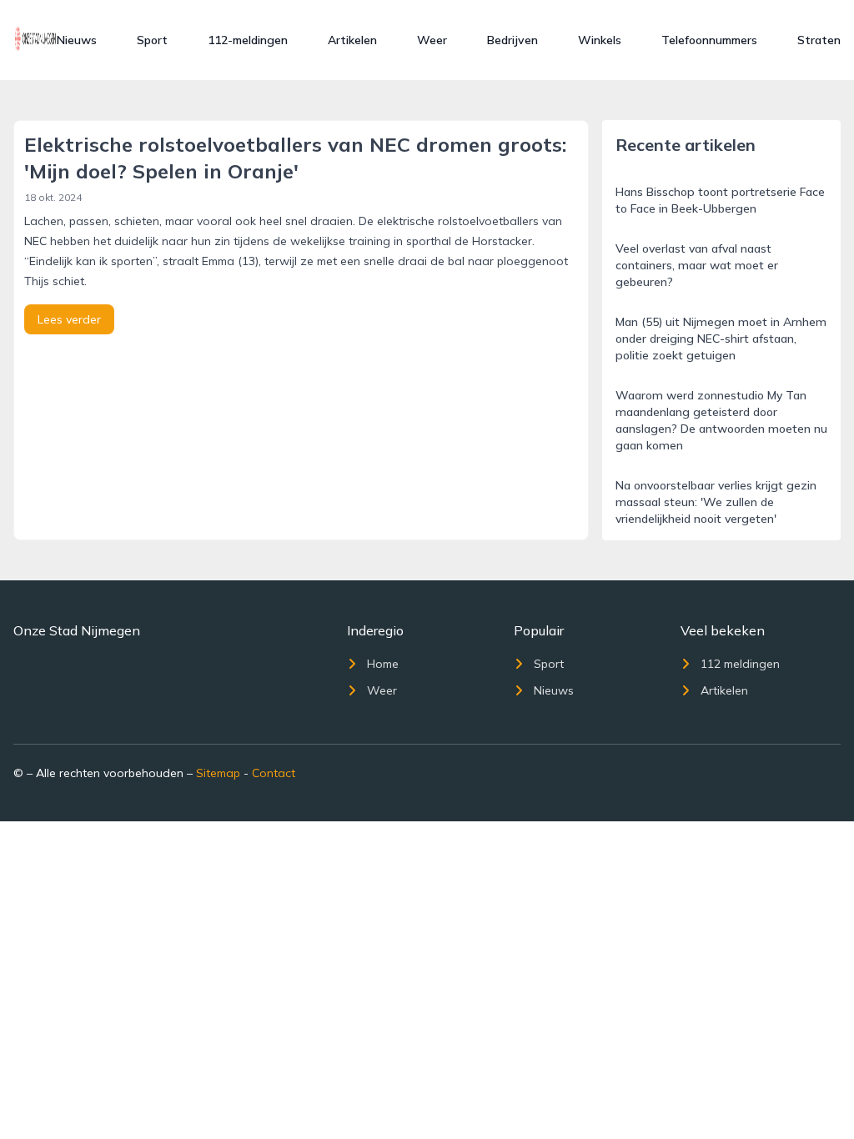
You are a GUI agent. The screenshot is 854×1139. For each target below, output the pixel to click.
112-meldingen (248, 40)
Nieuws (77, 40)
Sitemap (218, 772)
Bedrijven (512, 40)
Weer (432, 40)
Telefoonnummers (709, 40)
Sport (152, 40)
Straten (819, 40)
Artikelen (352, 40)
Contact (273, 772)
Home (383, 663)
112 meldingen (740, 663)
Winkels (599, 40)
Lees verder (69, 319)
